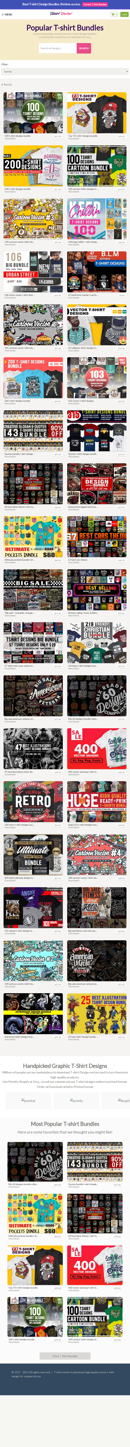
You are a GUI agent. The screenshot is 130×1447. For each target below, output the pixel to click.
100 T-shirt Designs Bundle (17, 136)
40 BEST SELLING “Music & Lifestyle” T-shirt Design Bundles (83, 613)
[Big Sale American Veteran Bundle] (96, 960)
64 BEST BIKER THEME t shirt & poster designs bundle (20, 507)
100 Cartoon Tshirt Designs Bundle (83, 189)
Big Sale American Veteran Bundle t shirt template (83, 984)
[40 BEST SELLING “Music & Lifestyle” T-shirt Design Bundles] (96, 589)
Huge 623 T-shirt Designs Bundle (83, 824)
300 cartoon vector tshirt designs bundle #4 (83, 878)
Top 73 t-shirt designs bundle (82, 136)
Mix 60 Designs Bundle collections (83, 719)
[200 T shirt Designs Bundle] (33, 377)
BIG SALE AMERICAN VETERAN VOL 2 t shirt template (20, 719)
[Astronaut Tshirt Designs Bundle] (33, 1013)
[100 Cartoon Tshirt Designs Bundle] (96, 165)
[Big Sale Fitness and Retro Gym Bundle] (96, 907)
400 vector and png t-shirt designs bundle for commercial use (83, 771)
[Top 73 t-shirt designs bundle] (96, 112)
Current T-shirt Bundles (95, 4)
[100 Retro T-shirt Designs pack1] (33, 801)
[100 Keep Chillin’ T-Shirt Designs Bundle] (96, 218)
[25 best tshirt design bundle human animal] (96, 1013)
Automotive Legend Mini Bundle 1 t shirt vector (83, 507)
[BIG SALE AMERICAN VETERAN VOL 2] (33, 695)
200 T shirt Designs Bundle (17, 400)
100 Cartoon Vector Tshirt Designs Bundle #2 (20, 984)
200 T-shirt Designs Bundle (17, 189)
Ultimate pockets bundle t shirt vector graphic (20, 559)
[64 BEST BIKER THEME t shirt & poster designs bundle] (33, 483)
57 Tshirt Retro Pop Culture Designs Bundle (20, 665)
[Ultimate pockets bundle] (33, 536)
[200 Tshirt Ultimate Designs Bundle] (33, 854)
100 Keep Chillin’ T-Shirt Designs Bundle (83, 242)
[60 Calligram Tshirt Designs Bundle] (96, 324)
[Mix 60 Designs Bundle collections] (96, 695)
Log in (124, 14)
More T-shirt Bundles (65, 1356)
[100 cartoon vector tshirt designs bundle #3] (33, 218)
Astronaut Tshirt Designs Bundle (20, 1036)
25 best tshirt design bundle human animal (83, 1036)
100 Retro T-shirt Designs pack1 (20, 824)
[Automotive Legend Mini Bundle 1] (96, 483)
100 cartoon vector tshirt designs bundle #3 (20, 242)
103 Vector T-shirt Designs (81, 400)
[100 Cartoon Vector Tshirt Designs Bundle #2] (33, 960)
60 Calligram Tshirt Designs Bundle (83, 348)
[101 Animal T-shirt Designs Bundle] (33, 907)
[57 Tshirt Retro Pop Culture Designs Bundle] (33, 642)
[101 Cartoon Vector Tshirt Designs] (33, 324)
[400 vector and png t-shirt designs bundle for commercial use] (96, 748)
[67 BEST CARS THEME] (96, 536)
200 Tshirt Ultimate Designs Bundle (20, 878)
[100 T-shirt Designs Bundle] (33, 112)
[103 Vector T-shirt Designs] (96, 377)
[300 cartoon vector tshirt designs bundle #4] (96, 854)
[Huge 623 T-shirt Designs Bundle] (96, 801)
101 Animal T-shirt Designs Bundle (20, 930)
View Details (10, 138)
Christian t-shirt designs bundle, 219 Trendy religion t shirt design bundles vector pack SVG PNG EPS (83, 665)
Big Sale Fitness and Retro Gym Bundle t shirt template (83, 930)
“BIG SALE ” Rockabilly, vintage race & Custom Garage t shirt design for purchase (20, 613)
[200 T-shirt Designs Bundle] (33, 165)
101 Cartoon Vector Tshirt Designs (20, 348)
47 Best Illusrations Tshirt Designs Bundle (20, 771)
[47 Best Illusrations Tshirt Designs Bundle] (33, 748)
